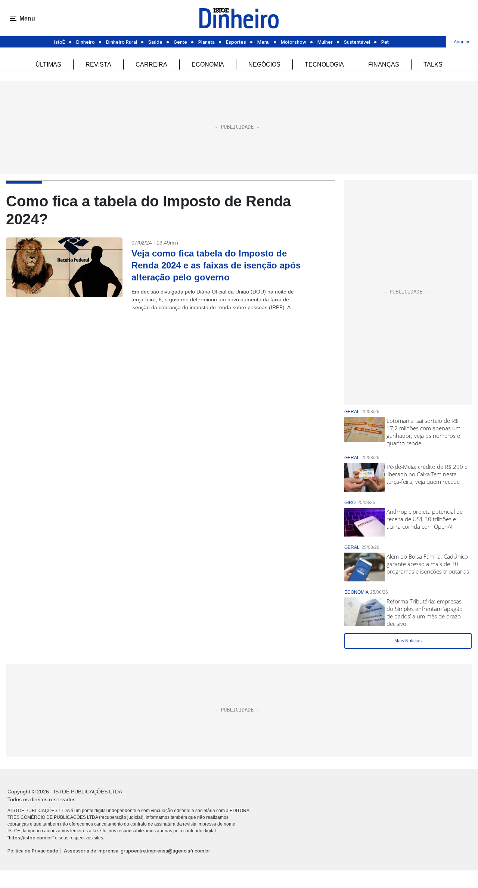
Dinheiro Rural (121, 42)
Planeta (206, 42)
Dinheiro (85, 42)
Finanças (383, 64)
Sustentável (357, 42)
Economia (208, 64)
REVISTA (98, 64)
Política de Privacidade (32, 851)
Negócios (264, 64)
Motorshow (293, 42)
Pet (385, 42)
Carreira (151, 64)
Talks (433, 64)
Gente (180, 42)
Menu (263, 42)
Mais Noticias (408, 640)
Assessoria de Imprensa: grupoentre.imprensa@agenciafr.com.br (137, 851)
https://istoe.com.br (30, 838)
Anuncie (462, 41)
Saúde (155, 42)
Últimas (48, 64)
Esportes (236, 42)
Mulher (325, 42)
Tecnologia (324, 64)
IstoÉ (59, 42)
